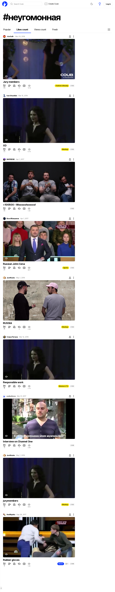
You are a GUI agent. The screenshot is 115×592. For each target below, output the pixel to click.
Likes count (22, 29)
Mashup (65, 149)
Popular (7, 29)
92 (72, 149)
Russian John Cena (14, 263)
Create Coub (53, 4)
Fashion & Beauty (62, 86)
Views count (40, 29)
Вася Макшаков (13, 218)
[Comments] (14, 85)
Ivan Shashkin (12, 95)
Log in (108, 4)
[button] (109, 29)
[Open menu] (1, 588)
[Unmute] (6, 76)
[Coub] (4, 3)
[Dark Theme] (91, 4)
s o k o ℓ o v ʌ (11, 396)
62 (72, 86)
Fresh (55, 29)
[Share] (70, 36)
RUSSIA (7, 323)
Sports (65, 268)
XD (4, 145)
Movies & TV (63, 386)
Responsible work (13, 382)
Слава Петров (12, 337)
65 (72, 445)
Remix (61, 564)
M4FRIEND (11, 159)
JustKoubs (11, 278)
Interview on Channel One (17, 441)
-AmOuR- (10, 36)
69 (72, 564)
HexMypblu (11, 514)
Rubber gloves (11, 559)
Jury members (11, 81)
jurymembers (10, 500)
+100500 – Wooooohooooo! (19, 204)
